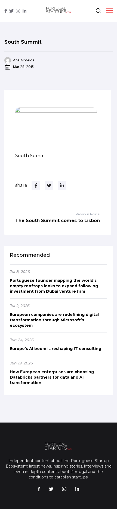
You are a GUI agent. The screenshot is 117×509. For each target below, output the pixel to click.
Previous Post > (88, 214)
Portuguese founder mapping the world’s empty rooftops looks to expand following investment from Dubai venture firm (54, 286)
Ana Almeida (23, 60)
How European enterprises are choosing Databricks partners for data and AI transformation (52, 377)
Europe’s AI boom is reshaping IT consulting (55, 348)
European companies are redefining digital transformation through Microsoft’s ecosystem (54, 320)
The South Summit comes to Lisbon (57, 220)
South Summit (23, 42)
